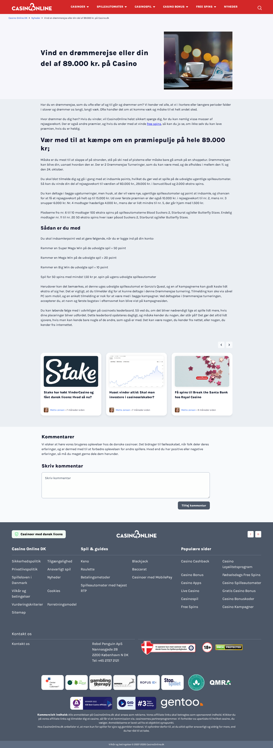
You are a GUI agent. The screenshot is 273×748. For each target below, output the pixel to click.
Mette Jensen (57, 410)
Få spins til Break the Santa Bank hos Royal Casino (201, 394)
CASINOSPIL (143, 6)
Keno (85, 561)
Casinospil (189, 599)
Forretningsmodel (62, 604)
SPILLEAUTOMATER (110, 6)
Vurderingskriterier (27, 604)
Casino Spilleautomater (241, 583)
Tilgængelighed (59, 561)
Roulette (88, 569)
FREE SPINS (204, 6)
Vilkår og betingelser (21, 594)
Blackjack (140, 561)
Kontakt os (21, 644)
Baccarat (139, 569)
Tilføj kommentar (194, 505)
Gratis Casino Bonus (239, 591)
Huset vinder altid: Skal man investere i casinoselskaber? (132, 394)
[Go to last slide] (221, 345)
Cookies (53, 591)
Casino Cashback (195, 561)
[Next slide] (229, 345)
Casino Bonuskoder (238, 599)
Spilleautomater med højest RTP (104, 588)
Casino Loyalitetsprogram (237, 564)
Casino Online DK (18, 18)
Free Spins (189, 607)
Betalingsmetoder (95, 577)
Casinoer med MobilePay (152, 577)
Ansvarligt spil (59, 569)
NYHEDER (230, 6)
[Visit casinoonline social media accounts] (251, 534)
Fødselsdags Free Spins (241, 575)
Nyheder (35, 18)
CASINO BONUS (173, 6)
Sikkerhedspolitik (26, 561)
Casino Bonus (192, 575)
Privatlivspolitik (25, 569)
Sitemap (19, 612)
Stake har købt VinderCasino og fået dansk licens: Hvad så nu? (69, 394)
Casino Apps (191, 583)
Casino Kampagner (238, 607)
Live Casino (190, 591)
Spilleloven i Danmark (22, 580)
